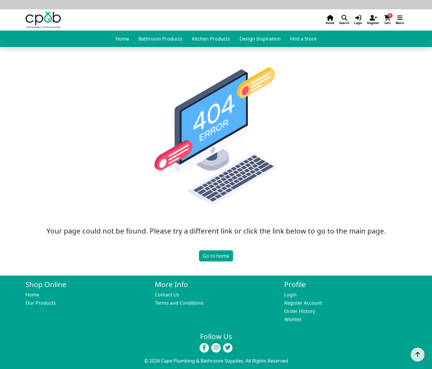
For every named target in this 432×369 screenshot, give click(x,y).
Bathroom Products (160, 39)
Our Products (41, 303)
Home (122, 39)
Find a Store (303, 39)
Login (290, 294)
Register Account (303, 303)
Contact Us (167, 294)
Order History (299, 311)
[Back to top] (417, 354)
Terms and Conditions (179, 303)
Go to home (216, 256)
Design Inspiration (260, 39)
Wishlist (293, 319)
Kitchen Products (211, 39)
